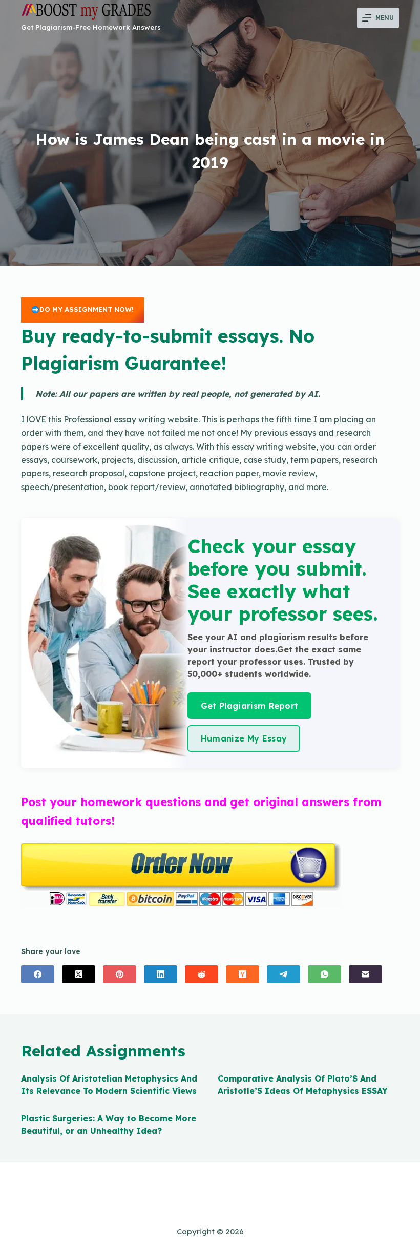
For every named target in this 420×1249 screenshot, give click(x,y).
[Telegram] (283, 974)
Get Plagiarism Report (250, 706)
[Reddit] (201, 974)
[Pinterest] (119, 974)
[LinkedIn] (160, 974)
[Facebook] (37, 974)
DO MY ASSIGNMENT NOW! (86, 309)
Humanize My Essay (244, 738)
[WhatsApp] (324, 974)
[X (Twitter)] (78, 974)
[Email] (365, 974)
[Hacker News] (242, 974)
